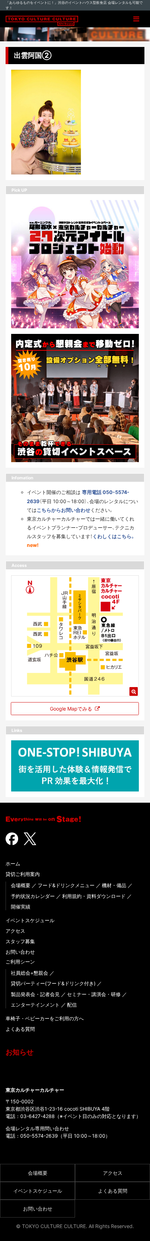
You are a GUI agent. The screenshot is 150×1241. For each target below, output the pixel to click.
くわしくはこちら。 (113, 536)
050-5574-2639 (39, 1136)
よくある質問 (20, 1029)
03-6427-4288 (37, 1116)
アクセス (15, 931)
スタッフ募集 (20, 941)
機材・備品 (114, 885)
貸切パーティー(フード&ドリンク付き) (53, 983)
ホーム (13, 863)
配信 (72, 1005)
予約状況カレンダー (33, 896)
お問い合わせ (20, 952)
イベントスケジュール (30, 920)
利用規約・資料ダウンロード (94, 896)
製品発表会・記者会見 (35, 994)
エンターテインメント (35, 1005)
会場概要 (20, 885)
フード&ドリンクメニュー (66, 885)
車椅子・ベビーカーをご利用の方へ (45, 1018)
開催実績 (20, 907)
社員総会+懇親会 (29, 973)
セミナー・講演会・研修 (94, 994)
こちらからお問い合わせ (63, 510)
